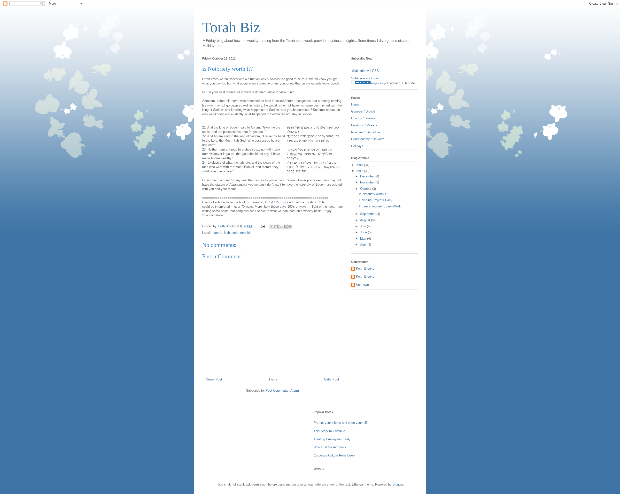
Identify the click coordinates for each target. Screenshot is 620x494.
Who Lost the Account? (330, 447)
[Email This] (271, 226)
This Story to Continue (329, 431)
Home (273, 379)
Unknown (362, 284)
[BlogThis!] (276, 226)
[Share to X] (280, 226)
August (365, 220)
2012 (360, 171)
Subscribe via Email (365, 78)
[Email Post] (262, 226)
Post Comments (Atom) (282, 390)
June (364, 232)
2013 (360, 165)
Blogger (398, 484)
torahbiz (245, 233)
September (368, 214)
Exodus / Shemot (363, 118)
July (363, 226)
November (367, 182)
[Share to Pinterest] (289, 226)
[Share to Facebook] (285, 226)
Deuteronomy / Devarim (367, 139)
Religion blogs (378, 83)
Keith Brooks (365, 268)
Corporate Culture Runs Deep (334, 455)
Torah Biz (231, 27)
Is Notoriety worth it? (373, 194)
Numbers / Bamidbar (365, 132)
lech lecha (231, 233)
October (366, 188)
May (363, 238)
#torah (217, 233)
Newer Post (214, 379)
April (363, 244)
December (367, 176)
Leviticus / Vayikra (364, 125)
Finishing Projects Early (375, 200)
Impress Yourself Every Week (380, 206)
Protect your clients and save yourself (340, 423)
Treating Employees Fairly (332, 439)
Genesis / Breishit (363, 111)
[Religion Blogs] (361, 83)
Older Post (331, 379)
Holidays (357, 146)
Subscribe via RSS (365, 71)
